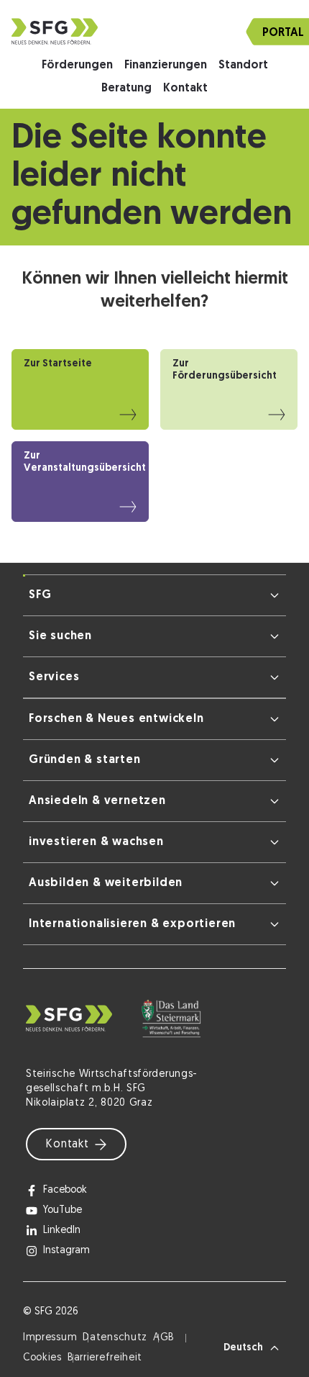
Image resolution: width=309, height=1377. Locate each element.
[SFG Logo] (154, 31)
